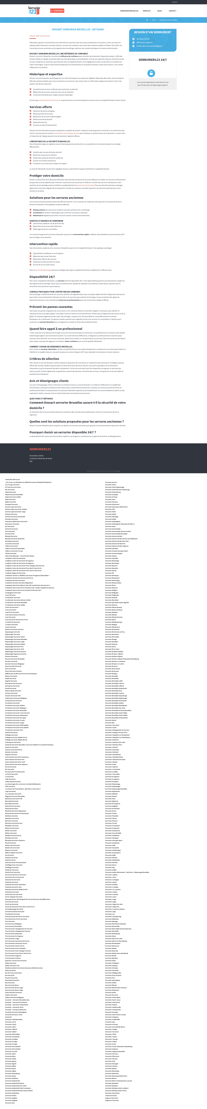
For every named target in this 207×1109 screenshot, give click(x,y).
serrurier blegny (111, 625)
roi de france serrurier (13, 973)
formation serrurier (12, 703)
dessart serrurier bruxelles (15, 659)
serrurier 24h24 (10, 1032)
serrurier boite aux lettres (115, 632)
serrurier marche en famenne (115, 924)
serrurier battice (111, 566)
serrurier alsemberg (12, 1073)
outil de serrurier (11, 858)
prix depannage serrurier (14, 909)
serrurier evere (110, 811)
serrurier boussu (111, 644)
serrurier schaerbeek (113, 1010)
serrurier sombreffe (112, 1019)
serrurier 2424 (10, 1027)
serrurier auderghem (112, 521)
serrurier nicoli (110, 956)
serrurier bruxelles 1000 (113, 681)
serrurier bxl (109, 723)
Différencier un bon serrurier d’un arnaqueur (21, 674)
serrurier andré (10, 1096)
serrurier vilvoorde (112, 1056)
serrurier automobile (113, 529)
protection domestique (85, 185)
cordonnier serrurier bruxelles (16, 602)
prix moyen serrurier (12, 914)
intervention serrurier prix (14, 759)
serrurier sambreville (113, 1007)
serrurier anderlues (12, 1093)
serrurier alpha (10, 1071)
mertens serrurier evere (13, 823)
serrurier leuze (110, 897)
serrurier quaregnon (112, 980)
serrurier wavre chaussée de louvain (118, 1081)
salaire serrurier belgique (14, 997)
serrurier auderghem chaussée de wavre (119, 524)
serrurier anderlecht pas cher (16, 1086)
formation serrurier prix (14, 730)
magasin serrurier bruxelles (15, 796)
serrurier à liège (11, 1041)
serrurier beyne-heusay (113, 610)
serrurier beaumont (112, 578)
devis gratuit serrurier (13, 666)
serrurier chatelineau (113, 755)
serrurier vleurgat (111, 1064)
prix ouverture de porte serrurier (17, 916)
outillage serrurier (12, 867)
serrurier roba (110, 992)
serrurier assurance (112, 504)
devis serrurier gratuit (13, 671)
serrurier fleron (111, 818)
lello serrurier (10, 779)
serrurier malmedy (112, 919)
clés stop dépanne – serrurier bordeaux (19, 556)
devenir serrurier (11, 661)
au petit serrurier (11, 529)
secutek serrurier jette (13, 1015)
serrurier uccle (110, 1044)
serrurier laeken (111, 892)
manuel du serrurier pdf (13, 799)
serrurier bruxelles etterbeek (115, 701)
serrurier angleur (11, 1100)
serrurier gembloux (112, 835)
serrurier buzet (110, 720)
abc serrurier (10, 490)
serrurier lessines (111, 894)
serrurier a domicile (12, 1037)
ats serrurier (9, 526)
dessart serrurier (11, 656)
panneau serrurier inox (13, 887)
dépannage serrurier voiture (15, 652)
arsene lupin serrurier (13, 507)
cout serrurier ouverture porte (16, 620)
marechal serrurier (12, 801)
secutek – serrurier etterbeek (16, 1002)
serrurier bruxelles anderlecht (116, 688)
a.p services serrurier (13, 487)
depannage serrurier (12, 632)
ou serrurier (9, 855)
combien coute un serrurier (15, 558)
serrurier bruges (111, 674)
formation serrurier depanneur (16, 715)
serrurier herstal (111, 862)
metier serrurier (11, 831)
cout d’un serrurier (12, 612)
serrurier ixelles (111, 870)
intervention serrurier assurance (17, 757)
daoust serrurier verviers (14, 629)
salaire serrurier (11, 995)
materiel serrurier (11, 809)
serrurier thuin (110, 1034)
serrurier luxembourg (113, 916)
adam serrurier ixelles (13, 497)
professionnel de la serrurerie (49, 100)
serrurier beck (110, 585)
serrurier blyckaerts (112, 627)
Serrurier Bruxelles (129, 11)
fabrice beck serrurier (13, 691)
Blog (160, 11)
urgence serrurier (111, 1098)
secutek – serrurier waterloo (15, 1010)
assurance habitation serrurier (16, 521)
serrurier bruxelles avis (113, 691)
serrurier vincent (111, 1059)
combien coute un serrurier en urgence (19, 561)
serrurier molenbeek (112, 934)
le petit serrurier (11, 774)
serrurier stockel (111, 1024)
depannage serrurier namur (15, 644)
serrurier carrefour (112, 725)
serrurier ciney (110, 764)
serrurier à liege (11, 1044)
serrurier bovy (110, 647)
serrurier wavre (111, 1078)
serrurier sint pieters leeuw (115, 1015)
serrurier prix (110, 978)
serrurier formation (112, 826)
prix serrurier (10, 921)
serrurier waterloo (112, 1073)
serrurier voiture (111, 1066)
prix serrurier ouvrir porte (14, 946)
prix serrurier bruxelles (13, 926)
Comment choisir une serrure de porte (19, 578)
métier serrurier (11, 833)
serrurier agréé (10, 1064)
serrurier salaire (111, 1005)
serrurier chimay (111, 762)
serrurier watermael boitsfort (116, 1076)
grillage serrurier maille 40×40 (16, 740)
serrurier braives (111, 666)
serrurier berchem (111, 600)
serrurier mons (110, 936)
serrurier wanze (111, 1069)
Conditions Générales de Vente (41, 458)
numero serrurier (11, 850)
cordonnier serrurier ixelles (15, 605)
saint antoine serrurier (13, 992)
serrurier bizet (110, 620)
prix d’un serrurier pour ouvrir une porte (19, 907)
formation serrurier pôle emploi (17, 725)
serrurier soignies (111, 1017)
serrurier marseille (112, 931)
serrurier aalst (10, 1054)
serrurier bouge (111, 639)
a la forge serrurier (12, 485)
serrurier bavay (111, 571)
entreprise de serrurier (13, 683)
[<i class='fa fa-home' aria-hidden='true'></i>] (146, 20)
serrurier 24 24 (10, 1022)
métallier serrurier (12, 826)
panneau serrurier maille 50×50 (16, 889)
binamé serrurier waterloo (14, 539)
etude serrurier (10, 688)
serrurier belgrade (112, 595)
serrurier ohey (110, 961)
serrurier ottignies (112, 963)
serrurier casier (111, 728)
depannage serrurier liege (14, 642)
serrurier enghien (111, 806)
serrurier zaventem (112, 1093)
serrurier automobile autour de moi (118, 531)
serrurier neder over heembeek (116, 953)
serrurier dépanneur (112, 791)
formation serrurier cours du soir (17, 713)
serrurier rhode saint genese (116, 988)
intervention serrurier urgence (16, 764)
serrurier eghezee (111, 801)
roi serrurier (9, 975)
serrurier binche (111, 615)
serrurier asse (110, 499)
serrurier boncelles (112, 637)
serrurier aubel (110, 519)
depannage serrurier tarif (14, 649)
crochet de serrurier (12, 622)
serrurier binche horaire (114, 617)
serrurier (8, 1017)
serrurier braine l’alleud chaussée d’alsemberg (122, 659)
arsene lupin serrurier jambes (16, 509)
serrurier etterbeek (112, 809)
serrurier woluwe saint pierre (116, 1091)
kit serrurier (9, 769)
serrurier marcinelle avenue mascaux (118, 929)
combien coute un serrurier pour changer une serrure (24, 566)
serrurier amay (10, 1076)
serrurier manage (111, 921)
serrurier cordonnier (112, 769)
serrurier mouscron (112, 946)
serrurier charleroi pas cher (115, 742)
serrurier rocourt (111, 995)
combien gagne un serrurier (15, 573)
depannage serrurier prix (14, 647)
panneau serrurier (11, 882)
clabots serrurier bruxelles (15, 548)
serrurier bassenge (112, 561)
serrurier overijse (111, 968)
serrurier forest (111, 823)
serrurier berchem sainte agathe (117, 602)
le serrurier (9, 777)
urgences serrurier (112, 1100)
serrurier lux (110, 914)
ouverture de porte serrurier (15, 875)
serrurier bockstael (112, 629)
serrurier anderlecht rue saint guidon (19, 1091)
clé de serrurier (10, 553)
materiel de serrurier (12, 806)
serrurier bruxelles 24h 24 (114, 683)
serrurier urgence (111, 1049)
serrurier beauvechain (113, 583)
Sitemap (117, 471)
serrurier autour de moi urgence (116, 546)
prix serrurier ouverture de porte (17, 941)
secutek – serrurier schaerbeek (16, 1005)
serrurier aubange (111, 517)
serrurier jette (110, 877)
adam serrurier (10, 492)
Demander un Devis (37, 456)
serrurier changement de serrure (117, 730)
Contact (175, 2)
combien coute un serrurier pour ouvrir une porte (23, 568)
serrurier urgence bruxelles (115, 1051)
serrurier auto (110, 526)
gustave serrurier (11, 747)
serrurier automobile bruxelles (116, 534)
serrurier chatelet (111, 752)
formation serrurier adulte (15, 705)
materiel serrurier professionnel (16, 813)
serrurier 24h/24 (11, 1029)
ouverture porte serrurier (14, 877)
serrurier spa (110, 1022)
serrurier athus (110, 514)
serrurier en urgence (112, 804)
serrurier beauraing (112, 580)
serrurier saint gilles (112, 997)
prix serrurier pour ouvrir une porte (18, 953)
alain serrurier (10, 499)
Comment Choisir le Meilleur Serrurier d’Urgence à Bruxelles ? (27, 575)
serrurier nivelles (111, 958)
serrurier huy (110, 867)
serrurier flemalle (111, 816)
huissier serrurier (11, 752)
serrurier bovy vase (112, 649)
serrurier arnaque (111, 495)
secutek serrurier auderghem (16, 1012)
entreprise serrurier (12, 686)
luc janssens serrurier (13, 794)
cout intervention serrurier (15, 615)
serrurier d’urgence (112, 779)
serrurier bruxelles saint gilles (116, 713)
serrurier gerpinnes (112, 843)
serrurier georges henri (113, 840)
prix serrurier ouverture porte (16, 943)
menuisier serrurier (12, 818)
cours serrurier (10, 610)
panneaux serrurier (12, 892)
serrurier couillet (111, 772)
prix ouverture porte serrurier (16, 919)
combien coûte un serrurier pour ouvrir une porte (23, 571)
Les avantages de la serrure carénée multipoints (23, 784)
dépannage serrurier (12, 634)
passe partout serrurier (13, 894)
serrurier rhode (111, 985)
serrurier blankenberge (113, 622)
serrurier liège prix (112, 907)
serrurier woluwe (111, 1086)
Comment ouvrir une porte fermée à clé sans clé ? (23, 590)
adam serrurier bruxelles (14, 495)
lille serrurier (10, 786)
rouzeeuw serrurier (12, 980)
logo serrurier (10, 791)
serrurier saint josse (112, 1000)
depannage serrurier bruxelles (16, 639)
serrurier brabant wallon (114, 652)
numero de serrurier (12, 845)
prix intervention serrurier (14, 912)
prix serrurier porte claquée (15, 948)
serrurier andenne (11, 1078)
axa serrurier (10, 534)
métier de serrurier (12, 828)
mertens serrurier (11, 821)
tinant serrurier (111, 1096)
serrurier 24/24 (10, 1024)
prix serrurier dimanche (13, 934)
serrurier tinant (111, 1037)
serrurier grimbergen (113, 850)
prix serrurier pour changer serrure (18, 951)
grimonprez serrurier (13, 742)
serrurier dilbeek (111, 794)
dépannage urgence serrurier (15, 654)
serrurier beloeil (111, 598)
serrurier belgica (111, 590)
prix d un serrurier (11, 902)
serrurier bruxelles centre (114, 693)
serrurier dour (110, 799)
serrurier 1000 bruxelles (13, 1019)
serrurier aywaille (111, 558)
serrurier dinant (111, 796)
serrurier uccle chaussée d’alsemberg (118, 1046)
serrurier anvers (111, 482)
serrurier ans (10, 1103)
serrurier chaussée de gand (115, 759)
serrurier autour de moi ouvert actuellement (121, 539)
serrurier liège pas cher (114, 904)
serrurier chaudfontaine (114, 757)
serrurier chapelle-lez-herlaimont (117, 737)
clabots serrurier (11, 546)
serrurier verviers (111, 1054)
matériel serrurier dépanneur (15, 811)
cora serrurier (10, 595)
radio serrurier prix (12, 966)
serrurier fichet (111, 813)
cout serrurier (10, 617)
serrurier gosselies (112, 848)
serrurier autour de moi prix (115, 544)
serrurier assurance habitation (116, 507)
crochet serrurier (11, 625)
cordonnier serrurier (12, 598)
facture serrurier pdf (12, 696)
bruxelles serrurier (12, 541)
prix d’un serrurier (11, 904)
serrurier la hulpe (111, 887)
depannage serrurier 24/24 (14, 637)
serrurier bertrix (111, 605)
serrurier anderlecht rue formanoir (18, 1088)
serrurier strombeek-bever (115, 1027)
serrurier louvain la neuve (115, 909)
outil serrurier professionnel (15, 862)
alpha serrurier (10, 502)
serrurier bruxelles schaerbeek (116, 718)
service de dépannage (43, 270)
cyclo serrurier (10, 627)
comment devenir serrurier (15, 580)
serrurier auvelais (111, 548)
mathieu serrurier (11, 816)
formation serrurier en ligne (15, 718)
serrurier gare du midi (113, 833)
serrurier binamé (111, 612)
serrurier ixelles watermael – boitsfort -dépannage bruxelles (127, 872)
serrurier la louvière (113, 889)
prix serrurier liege (12, 939)
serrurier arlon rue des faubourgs (117, 490)
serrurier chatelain (112, 750)
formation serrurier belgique (15, 708)
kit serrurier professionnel (15, 772)
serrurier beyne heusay (113, 607)
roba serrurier (10, 970)
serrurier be (109, 573)
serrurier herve (110, 865)
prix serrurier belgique (13, 924)
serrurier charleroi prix (113, 745)
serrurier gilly (110, 845)
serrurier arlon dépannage (114, 487)
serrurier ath (110, 509)
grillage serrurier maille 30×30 (16, 737)
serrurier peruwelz (112, 970)
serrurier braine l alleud (114, 654)
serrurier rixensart (112, 990)
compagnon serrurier (13, 593)
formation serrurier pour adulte (17, 728)
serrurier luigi (110, 912)
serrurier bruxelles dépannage (116, 698)
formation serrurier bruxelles (16, 710)
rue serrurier (10, 983)
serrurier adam (10, 1059)
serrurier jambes (111, 875)
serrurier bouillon (111, 642)
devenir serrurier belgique (14, 664)
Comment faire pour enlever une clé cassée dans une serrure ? (27, 585)
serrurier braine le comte (114, 664)
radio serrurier (10, 963)
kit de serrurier (10, 767)
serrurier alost (10, 1069)
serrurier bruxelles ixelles (114, 703)
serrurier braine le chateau (115, 661)
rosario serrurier (11, 978)
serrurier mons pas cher (113, 939)
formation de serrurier (13, 701)
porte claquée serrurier (13, 897)
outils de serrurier (12, 870)
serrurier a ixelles (11, 1039)
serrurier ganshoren (112, 831)
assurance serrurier (12, 524)
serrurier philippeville (113, 973)
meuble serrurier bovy (13, 835)
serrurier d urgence (112, 777)
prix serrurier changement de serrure (18, 929)
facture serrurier (11, 693)
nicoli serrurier (10, 843)
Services (146, 11)
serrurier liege (110, 899)
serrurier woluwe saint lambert (117, 1088)
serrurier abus (10, 1056)
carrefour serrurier (12, 544)
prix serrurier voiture (13, 958)
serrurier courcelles (112, 774)
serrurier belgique (111, 593)
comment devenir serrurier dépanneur (19, 583)
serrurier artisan (111, 497)
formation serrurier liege (14, 723)
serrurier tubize (111, 1041)
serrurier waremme (112, 1071)
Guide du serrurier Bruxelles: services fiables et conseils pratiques (29, 745)
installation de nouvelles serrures (67, 133)
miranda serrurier (11, 838)
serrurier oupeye (111, 966)
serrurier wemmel (111, 1083)
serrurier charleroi (112, 740)
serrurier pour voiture (113, 975)
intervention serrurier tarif (15, 762)
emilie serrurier (10, 678)
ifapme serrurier (11, 755)
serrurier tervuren (112, 1032)
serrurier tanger (111, 1029)
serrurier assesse (111, 502)
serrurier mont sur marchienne (116, 941)
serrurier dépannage (112, 784)
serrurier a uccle (11, 1051)
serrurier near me (111, 951)
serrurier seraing (111, 1012)
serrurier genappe (112, 838)
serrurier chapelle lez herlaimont (117, 735)
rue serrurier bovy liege (14, 988)
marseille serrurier (12, 804)
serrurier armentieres (113, 492)
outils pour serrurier (12, 872)
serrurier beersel (111, 588)
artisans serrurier (11, 519)
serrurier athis (110, 512)
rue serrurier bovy (12, 985)
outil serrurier (10, 860)
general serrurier (11, 732)
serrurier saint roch (112, 1002)
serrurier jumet (111, 882)
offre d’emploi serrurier (13, 853)
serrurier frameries (112, 828)
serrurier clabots (111, 767)
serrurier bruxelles (112, 678)
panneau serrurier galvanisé (15, 884)
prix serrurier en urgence (14, 936)
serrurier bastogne (112, 563)
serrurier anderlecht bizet (14, 1083)
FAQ (31, 461)
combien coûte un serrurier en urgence (19, 563)
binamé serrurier (11, 536)
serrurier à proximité (12, 1049)
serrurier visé (110, 1061)
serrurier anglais (11, 1098)
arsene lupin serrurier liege (15, 512)
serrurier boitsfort (112, 634)
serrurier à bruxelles (12, 1034)
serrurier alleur (10, 1066)
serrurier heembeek (112, 860)
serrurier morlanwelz (112, 943)
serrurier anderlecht (12, 1081)
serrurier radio (110, 983)
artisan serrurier (11, 514)
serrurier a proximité (12, 1046)
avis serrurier (10, 531)
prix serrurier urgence (13, 956)
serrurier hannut (111, 858)
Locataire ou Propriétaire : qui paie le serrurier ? (23, 789)
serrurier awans (111, 556)
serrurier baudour (111, 568)
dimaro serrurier (11, 676)
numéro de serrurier (12, 848)
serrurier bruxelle (111, 676)
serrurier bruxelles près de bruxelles (118, 710)
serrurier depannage (112, 786)
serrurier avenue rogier (113, 553)
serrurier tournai (111, 1039)
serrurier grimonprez (113, 853)
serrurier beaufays (112, 575)
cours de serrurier (11, 607)
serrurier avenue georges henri (116, 551)
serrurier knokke (111, 884)
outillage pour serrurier (14, 865)
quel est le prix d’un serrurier (16, 961)
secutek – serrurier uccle (14, 1007)
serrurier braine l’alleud (113, 656)
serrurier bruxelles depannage (116, 696)
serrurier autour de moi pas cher (117, 541)
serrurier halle (110, 855)
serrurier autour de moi (113, 536)
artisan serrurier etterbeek (15, 517)
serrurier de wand (111, 782)
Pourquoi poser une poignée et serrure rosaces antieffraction (27, 899)
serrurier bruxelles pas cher (115, 708)
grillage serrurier (11, 735)
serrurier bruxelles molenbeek (116, 705)
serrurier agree (10, 1061)
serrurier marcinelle (112, 926)
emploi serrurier (11, 681)
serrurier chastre (111, 747)
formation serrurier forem (15, 720)
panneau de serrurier (12, 880)
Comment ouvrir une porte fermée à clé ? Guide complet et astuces (29, 588)
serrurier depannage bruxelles (116, 789)
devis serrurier (10, 669)
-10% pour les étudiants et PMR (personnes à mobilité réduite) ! (28, 482)
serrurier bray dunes (112, 669)
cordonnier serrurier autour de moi (18, 600)
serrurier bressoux (112, 671)
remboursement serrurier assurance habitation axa (24, 968)
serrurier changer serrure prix (116, 732)
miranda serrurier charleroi (15, 840)
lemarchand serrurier (13, 782)
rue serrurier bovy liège (14, 990)
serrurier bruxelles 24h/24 (114, 686)
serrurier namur (111, 948)
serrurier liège (110, 902)
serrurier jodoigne (112, 880)
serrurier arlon (110, 485)
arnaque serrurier (11, 504)
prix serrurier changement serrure (17, 931)
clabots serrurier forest (14, 551)
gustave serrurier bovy (13, 750)
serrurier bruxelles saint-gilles (116, 715)
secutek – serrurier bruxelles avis (17, 1000)
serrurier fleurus (111, 821)
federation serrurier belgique (16, 698)
